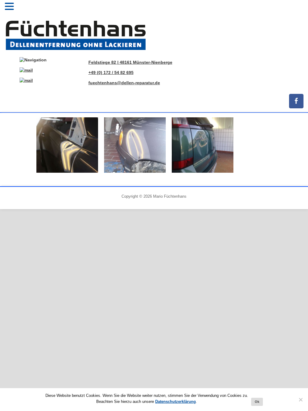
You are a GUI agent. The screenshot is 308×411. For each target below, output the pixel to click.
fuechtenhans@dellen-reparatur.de (124, 82)
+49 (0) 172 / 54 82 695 (111, 72)
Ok (257, 401)
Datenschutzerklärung (175, 401)
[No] (300, 400)
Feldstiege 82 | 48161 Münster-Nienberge (130, 62)
